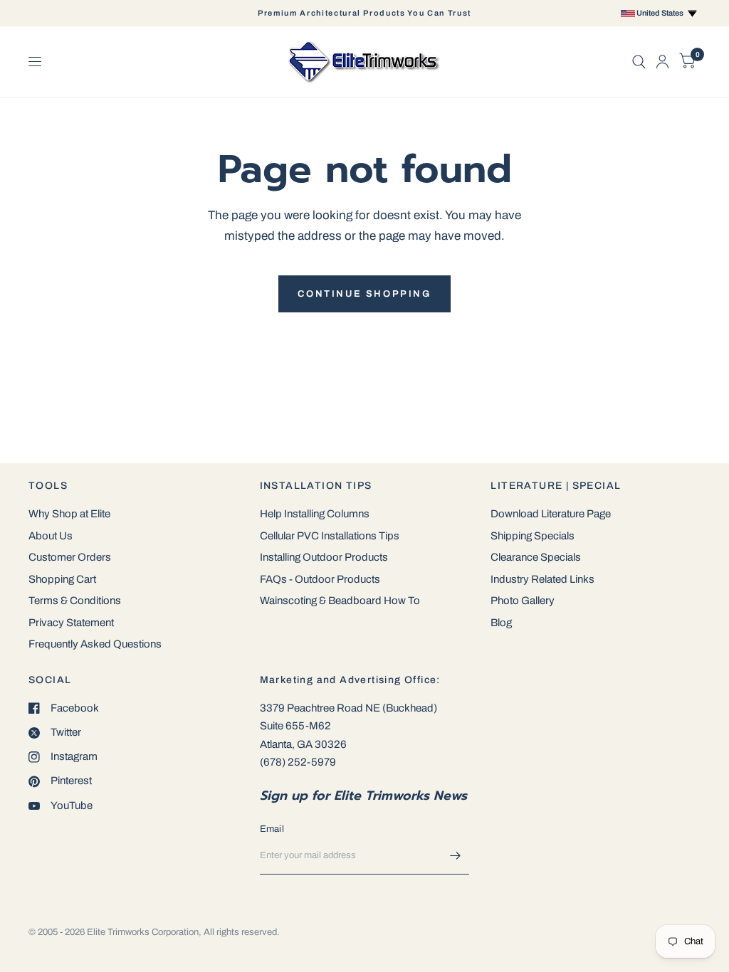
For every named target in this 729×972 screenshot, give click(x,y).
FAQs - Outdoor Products (320, 579)
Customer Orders (69, 557)
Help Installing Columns (314, 513)
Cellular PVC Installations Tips (329, 536)
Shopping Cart (62, 579)
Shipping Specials (533, 536)
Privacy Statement (71, 622)
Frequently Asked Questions (95, 644)
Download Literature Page (551, 513)
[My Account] (662, 61)
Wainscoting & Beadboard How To (340, 600)
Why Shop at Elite (69, 513)
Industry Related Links (542, 579)
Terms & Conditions (74, 600)
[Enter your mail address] (455, 856)
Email (272, 829)
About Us (50, 536)
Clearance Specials (536, 557)
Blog (501, 622)
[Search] (639, 61)
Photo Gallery (523, 600)
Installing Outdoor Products (324, 557)
